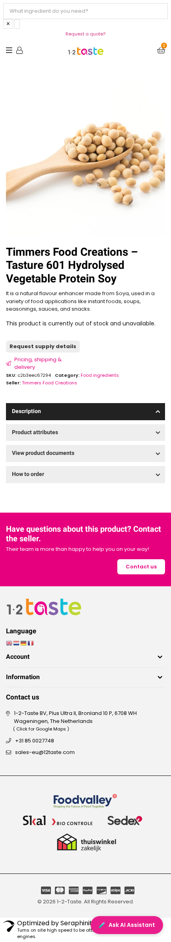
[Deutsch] (23, 643)
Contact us (141, 566)
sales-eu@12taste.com (45, 752)
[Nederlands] (16, 643)
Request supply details (43, 346)
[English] (9, 643)
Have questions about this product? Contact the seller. (83, 534)
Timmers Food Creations (49, 383)
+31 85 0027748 (34, 740)
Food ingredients (100, 375)
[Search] (17, 24)
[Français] (31, 643)
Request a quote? (85, 34)
